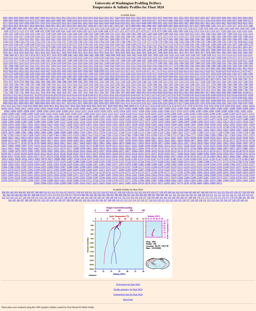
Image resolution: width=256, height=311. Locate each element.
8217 (96, 97)
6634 (144, 76)
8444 (96, 100)
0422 (96, 20)
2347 (101, 47)
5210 (160, 60)
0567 (234, 20)
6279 (10, 73)
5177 (16, 60)
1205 (84, 31)
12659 (17, 127)
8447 (101, 100)
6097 (91, 71)
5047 (154, 52)
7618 (101, 89)
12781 (108, 129)
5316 (42, 65)
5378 (176, 65)
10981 (187, 108)
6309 (106, 73)
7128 (127, 81)
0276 (37, 20)
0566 (229, 20)
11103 (55, 113)
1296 (186, 31)
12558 (128, 121)
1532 (74, 36)
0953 (186, 25)
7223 (112, 84)
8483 (181, 100)
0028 (117, 17)
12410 (180, 116)
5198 (122, 60)
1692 (224, 39)
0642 (85, 23)
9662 (121, 105)
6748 (218, 76)
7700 (245, 89)
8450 (106, 100)
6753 (245, 76)
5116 (239, 55)
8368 (208, 97)
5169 (224, 57)
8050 (176, 92)
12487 (30, 121)
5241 (69, 63)
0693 (170, 23)
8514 (240, 100)
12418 (226, 116)
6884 (90, 79)
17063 (89, 132)
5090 (118, 55)
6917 (138, 79)
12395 (109, 116)
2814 (234, 47)
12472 (200, 119)
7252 (128, 84)
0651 (128, 23)
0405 (53, 20)
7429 (48, 87)
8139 (58, 95)
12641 (154, 124)
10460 (82, 108)
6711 (197, 76)
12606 (180, 121)
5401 (21, 68)
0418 (74, 20)
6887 (101, 79)
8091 (240, 92)
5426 (128, 68)
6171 (149, 71)
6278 (5, 73)
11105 (67, 113)
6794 (32, 79)
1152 (169, 28)
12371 (245, 113)
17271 (187, 132)
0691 (160, 23)
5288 (197, 63)
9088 (85, 103)
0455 (128, 20)
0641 (80, 23)
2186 (202, 44)
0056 (202, 17)
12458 (148, 119)
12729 (154, 127)
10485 (128, 108)
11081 (192, 111)
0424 (106, 20)
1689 (213, 39)
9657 (105, 105)
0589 (32, 23)
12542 (82, 121)
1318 (223, 31)
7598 (16, 89)
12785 (134, 129)
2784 (138, 47)
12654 (239, 124)
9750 (163, 105)
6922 (165, 79)
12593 (161, 121)
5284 (181, 63)
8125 (21, 95)
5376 (165, 65)
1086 (250, 25)
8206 (37, 97)
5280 (160, 63)
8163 (117, 95)
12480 (245, 119)
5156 (154, 57)
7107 (112, 81)
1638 (101, 39)
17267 (180, 132)
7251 (122, 84)
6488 (85, 76)
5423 (112, 68)
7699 (240, 89)
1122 (91, 28)
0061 (229, 17)
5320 (64, 65)
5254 (133, 63)
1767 (117, 41)
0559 (213, 20)
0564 (218, 20)
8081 (213, 92)
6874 (58, 79)
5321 (69, 65)
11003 (52, 111)
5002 (181, 49)
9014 (58, 103)
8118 (5, 95)
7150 (159, 81)
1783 (181, 41)
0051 (176, 17)
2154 (58, 44)
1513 (250, 33)
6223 (191, 71)
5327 (101, 65)
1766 (112, 41)
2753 (112, 47)
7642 (138, 89)
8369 (213, 97)
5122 (16, 57)
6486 (80, 76)
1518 (26, 36)
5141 (112, 57)
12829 (252, 129)
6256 (234, 71)
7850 (64, 92)
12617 (252, 121)
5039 (122, 52)
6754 (250, 76)
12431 (37, 119)
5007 (208, 49)
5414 (64, 68)
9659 (110, 105)
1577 (186, 36)
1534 (80, 36)
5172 (240, 57)
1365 (133, 33)
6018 (250, 68)
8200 (10, 97)
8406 (64, 100)
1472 (192, 33)
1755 (53, 41)
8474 (149, 100)
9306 (250, 103)
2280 (53, 47)
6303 (74, 73)
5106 (192, 55)
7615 (96, 89)
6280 (16, 73)
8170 (144, 95)
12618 (4, 124)
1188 (37, 31)
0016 (80, 17)
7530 (96, 87)
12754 (4, 129)
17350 (239, 132)
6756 (10, 79)
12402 (141, 116)
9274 (176, 103)
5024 (42, 52)
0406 (58, 20)
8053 (186, 92)
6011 (240, 68)
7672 (208, 89)
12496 (50, 121)
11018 (90, 111)
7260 (154, 84)
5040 (128, 52)
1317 (218, 31)
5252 (128, 63)
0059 (218, 17)
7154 (181, 81)
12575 (148, 121)
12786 (141, 129)
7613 (85, 89)
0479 (165, 20)
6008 (229, 68)
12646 (187, 124)
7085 (53, 81)
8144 (74, 95)
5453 (202, 68)
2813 (229, 47)
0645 (101, 23)
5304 (240, 63)
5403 (32, 68)
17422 (24, 135)
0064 (245, 17)
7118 (122, 81)
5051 (176, 52)
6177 (154, 71)
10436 (17, 108)
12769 (50, 129)
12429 (24, 119)
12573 (141, 121)
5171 (234, 57)
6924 (176, 79)
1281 (170, 31)
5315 (37, 65)
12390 (96, 116)
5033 (90, 52)
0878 (128, 25)
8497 (208, 100)
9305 (245, 103)
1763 (96, 41)
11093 (249, 111)
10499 (167, 108)
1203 (74, 31)
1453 (186, 33)
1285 (180, 31)
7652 (160, 89)
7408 (16, 87)
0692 (165, 23)
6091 (59, 71)
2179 (181, 44)
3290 (170, 49)
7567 (176, 87)
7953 (96, 92)
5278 (149, 63)
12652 (226, 124)
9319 (30, 105)
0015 (74, 17)
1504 (218, 33)
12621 (24, 124)
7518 (90, 87)
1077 (234, 25)
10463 (95, 108)
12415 (206, 116)
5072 (22, 55)
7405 (10, 87)
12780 (102, 129)
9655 (99, 105)
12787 (148, 129)
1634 (85, 39)
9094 (101, 103)
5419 (90, 68)
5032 (85, 52)
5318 (53, 65)
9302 (229, 103)
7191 (53, 84)
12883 (37, 132)
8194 (234, 95)
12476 (219, 119)
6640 (170, 76)
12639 (141, 124)
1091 (25, 28)
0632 (64, 23)
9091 (90, 103)
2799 (213, 47)
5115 (234, 55)
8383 (5, 100)
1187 (32, 31)
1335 (32, 33)
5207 (144, 60)
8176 (170, 95)
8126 (26, 95)
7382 (224, 84)
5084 (86, 55)
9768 (232, 105)
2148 (26, 44)
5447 (170, 68)
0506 (176, 20)
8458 (117, 100)
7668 (197, 89)
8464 (128, 100)
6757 (16, 79)
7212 (64, 84)
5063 (229, 52)
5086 (96, 55)
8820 (10, 103)
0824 (218, 23)
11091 (237, 111)
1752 (37, 41)
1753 (42, 41)
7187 (32, 84)
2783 (133, 47)
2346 (96, 47)
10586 (180, 108)
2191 (229, 44)
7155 (186, 81)
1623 (42, 39)
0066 (5, 20)
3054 (85, 49)
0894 (176, 25)
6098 (96, 71)
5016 (5, 52)
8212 (69, 97)
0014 (69, 17)
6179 (159, 71)
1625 (53, 39)
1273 (127, 31)
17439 (50, 135)
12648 (200, 124)
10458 (76, 108)
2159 (85, 44)
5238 (53, 63)
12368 (225, 113)
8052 (181, 92)
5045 (144, 52)
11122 (135, 113)
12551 (115, 121)
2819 (10, 49)
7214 (74, 84)
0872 (96, 25)
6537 (96, 76)
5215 (186, 60)
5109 (208, 55)
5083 (80, 55)
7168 (245, 81)
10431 (245, 105)
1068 (213, 25)
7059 (234, 79)
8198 (250, 95)
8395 (48, 100)
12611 (213, 121)
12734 (174, 127)
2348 (106, 47)
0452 (112, 20)
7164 (223, 81)
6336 (149, 73)
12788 (154, 129)
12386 (82, 116)
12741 (193, 127)
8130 (42, 95)
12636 (121, 124)
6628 (112, 76)
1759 (74, 41)
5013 (239, 49)
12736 (180, 127)
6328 (128, 73)
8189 (218, 95)
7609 (64, 89)
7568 (181, 87)
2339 (58, 47)
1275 (138, 31)
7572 (192, 87)
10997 (33, 111)
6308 (101, 73)
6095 (80, 71)
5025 (48, 52)
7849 (58, 92)
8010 (144, 92)
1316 (212, 31)
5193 (96, 60)
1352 (117, 33)
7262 (165, 84)
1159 (206, 28)
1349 (101, 33)
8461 (122, 100)
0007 (37, 17)
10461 (89, 108)
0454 (122, 20)
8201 (16, 97)
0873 (101, 25)
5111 (214, 55)
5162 (186, 57)
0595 (58, 23)
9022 (74, 103)
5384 (197, 65)
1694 (234, 39)
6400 (42, 76)
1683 (181, 39)
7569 (186, 87)
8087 (229, 92)
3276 (96, 49)
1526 (69, 36)
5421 (101, 68)
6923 (170, 79)
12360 (173, 113)
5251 (122, 63)
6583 (106, 76)
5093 (134, 55)
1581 (208, 36)
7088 (64, 81)
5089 (112, 55)
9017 (64, 103)
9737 (147, 105)
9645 (78, 105)
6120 (143, 71)
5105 (187, 55)
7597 (10, 89)
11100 (36, 113)
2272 (10, 47)
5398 (5, 68)
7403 (5, 87)
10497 (161, 108)
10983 (200, 108)
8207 (42, 97)
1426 (149, 33)
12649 (206, 124)
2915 (64, 49)
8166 (133, 95)
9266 (170, 103)
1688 (208, 39)
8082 (218, 92)
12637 (128, 124)
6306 (90, 73)
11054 (122, 111)
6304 (80, 73)
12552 (122, 121)
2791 (176, 47)
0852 (58, 25)
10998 (39, 111)
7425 (37, 87)
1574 (170, 36)
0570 (250, 20)
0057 (208, 17)
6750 (229, 76)
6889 (112, 79)
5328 (106, 65)
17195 (154, 132)
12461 (167, 119)
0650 (122, 23)
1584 (224, 36)
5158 (165, 57)
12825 (226, 129)
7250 (117, 84)
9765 (222, 105)
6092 (64, 71)
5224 (229, 60)
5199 (128, 60)
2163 (101, 44)
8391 (26, 100)
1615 (5, 39)
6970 (202, 79)
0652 (133, 23)
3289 (165, 49)
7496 (80, 87)
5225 (234, 60)
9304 (240, 103)
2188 (213, 44)
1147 (143, 28)
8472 (144, 100)
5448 (176, 68)
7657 (165, 89)
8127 (32, 95)
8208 (48, 97)
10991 (252, 108)
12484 (17, 121)
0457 (138, 20)
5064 (234, 52)
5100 (160, 55)
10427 (239, 105)
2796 (197, 47)
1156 (190, 28)
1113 (46, 28)
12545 (96, 121)
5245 (90, 63)
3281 (122, 49)
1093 (35, 28)
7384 (229, 84)
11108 (86, 113)
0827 (224, 23)
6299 (53, 73)
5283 (176, 63)
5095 (144, 55)
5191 (85, 60)
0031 (133, 17)
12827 (239, 129)
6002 (218, 68)
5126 (37, 57)
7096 (90, 81)
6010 (234, 68)
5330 (117, 65)
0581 (10, 23)
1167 (247, 28)
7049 (224, 79)
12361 (180, 113)
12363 (193, 113)
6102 (112, 71)
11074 (179, 111)
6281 (21, 73)
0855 (74, 25)
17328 (219, 132)
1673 (138, 39)
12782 (115, 129)
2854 (32, 49)
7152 (170, 81)
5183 (48, 60)
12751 (245, 127)
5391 (229, 65)
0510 (197, 20)
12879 (11, 132)
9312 (9, 105)
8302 (192, 97)
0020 (96, 17)
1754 (48, 41)
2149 (32, 44)
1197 (42, 31)
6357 (208, 73)
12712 (89, 127)
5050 (170, 52)
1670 (122, 39)
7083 (42, 81)
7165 (229, 81)
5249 (112, 63)
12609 (200, 121)
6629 (117, 76)
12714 (95, 127)
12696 (37, 127)
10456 (69, 108)
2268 (240, 44)
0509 (192, 20)
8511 (234, 100)
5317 (48, 65)
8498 (213, 100)
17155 (128, 132)
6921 (160, 79)
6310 (112, 73)
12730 (161, 127)
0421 (90, 20)
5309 (16, 65)
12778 (89, 129)
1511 (240, 33)
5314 (32, 65)
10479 (121, 108)
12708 (69, 127)
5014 (245, 49)
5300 (218, 63)
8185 (208, 95)
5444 (154, 68)
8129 (37, 95)
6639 (165, 76)
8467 (133, 100)
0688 (144, 23)
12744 (206, 127)
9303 (234, 103)
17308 (200, 132)
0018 (85, 17)
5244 (85, 63)
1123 (97, 28)
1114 (51, 28)
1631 (69, 39)
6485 (74, 76)
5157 (160, 57)
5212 (170, 60)
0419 (80, 20)
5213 (176, 60)
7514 (85, 87)
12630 (82, 124)
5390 (224, 65)
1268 (106, 31)
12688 (24, 127)
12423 (252, 116)
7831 (37, 92)
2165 (112, 44)
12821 (200, 129)
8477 (160, 100)
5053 (186, 52)
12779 (95, 129)
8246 (133, 97)
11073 (173, 111)
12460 (161, 119)
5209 (154, 60)
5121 (10, 57)
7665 (186, 89)
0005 (26, 17)
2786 (149, 47)
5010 (224, 49)
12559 (135, 121)
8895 (26, 103)
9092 (96, 103)
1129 (128, 28)
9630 (46, 105)
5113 (224, 55)
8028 (160, 92)
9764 (216, 105)
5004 (192, 49)
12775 (76, 129)
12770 (56, 129)
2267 (234, 44)
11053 (116, 111)
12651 (219, 124)
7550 (128, 87)
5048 (160, 52)
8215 (85, 97)
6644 (192, 76)
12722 (115, 127)
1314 (202, 31)
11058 (141, 111)
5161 (181, 57)
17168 (134, 132)
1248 (100, 31)
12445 (63, 119)
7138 (133, 81)
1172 (21, 31)
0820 (197, 23)
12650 (213, 124)
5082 (75, 55)
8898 (37, 103)
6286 (48, 73)
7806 (26, 92)
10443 (43, 108)
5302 (229, 63)
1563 (112, 36)
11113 (110, 113)
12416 (213, 116)
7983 (117, 92)
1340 (58, 33)
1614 (250, 36)
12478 (232, 119)
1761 (85, 41)
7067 (245, 79)
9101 (122, 103)
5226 (240, 60)
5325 (90, 65)
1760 (80, 41)
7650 (154, 89)
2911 (42, 49)
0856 (80, 25)
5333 (133, 65)
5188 (69, 60)
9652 (94, 105)
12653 (232, 124)
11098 (24, 113)
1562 (106, 36)
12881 (24, 132)
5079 (59, 55)
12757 (17, 129)
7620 (112, 89)
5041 (133, 52)
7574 (197, 87)
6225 (202, 71)
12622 (30, 124)
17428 (30, 135)
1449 (165, 33)
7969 (112, 92)
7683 (224, 89)
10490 (141, 108)
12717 (108, 127)
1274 (132, 31)
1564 (117, 36)
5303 (234, 63)
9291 (197, 103)
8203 (21, 97)
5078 (54, 55)
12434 (50, 119)
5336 (144, 65)
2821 (21, 49)
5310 (21, 65)
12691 (30, 127)
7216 (85, 84)
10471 (115, 108)
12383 (63, 116)
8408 (69, 100)
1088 (9, 28)
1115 (56, 28)
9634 (62, 105)
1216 (95, 31)
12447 (76, 119)
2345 (90, 47)
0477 (154, 20)
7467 (69, 87)
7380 (218, 84)
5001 (176, 49)
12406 (154, 116)
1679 (165, 39)
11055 (128, 111)
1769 (128, 41)
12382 (56, 116)
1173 (26, 31)
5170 (229, 57)
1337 (42, 33)
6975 (213, 79)
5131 (58, 57)
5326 (96, 65)
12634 (108, 124)
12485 (24, 121)
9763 (211, 105)
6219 (175, 71)
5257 (144, 63)
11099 (30, 113)
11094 (4, 113)
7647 (144, 89)
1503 (213, 33)
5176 (10, 60)
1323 (244, 31)
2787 (154, 47)
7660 (170, 89)
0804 (176, 23)
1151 (164, 28)
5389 (218, 65)
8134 (48, 95)
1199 (52, 31)
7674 (213, 89)
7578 (208, 87)
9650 (89, 105)
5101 (166, 55)
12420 (239, 116)
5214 (181, 60)
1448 (160, 33)
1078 (240, 25)
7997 (122, 92)
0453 (117, 20)
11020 (103, 111)
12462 (174, 119)
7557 (149, 87)
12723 (121, 127)
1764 (101, 41)
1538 (101, 36)
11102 (49, 113)
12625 (50, 124)
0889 (165, 25)
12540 (69, 121)
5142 (117, 57)
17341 (232, 132)
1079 (245, 25)
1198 (47, 31)
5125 (32, 57)
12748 (226, 127)
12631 (89, 124)
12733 (167, 127)
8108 (245, 92)
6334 (138, 73)
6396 (32, 76)
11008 (65, 111)
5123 (21, 57)
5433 (138, 68)
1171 (16, 31)
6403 (53, 76)
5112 (219, 55)
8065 (192, 92)
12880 (17, 132)
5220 (208, 60)
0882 (144, 25)
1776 (144, 41)
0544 (207, 20)
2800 (218, 47)
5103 (176, 55)
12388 (89, 116)
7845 (53, 92)
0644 (96, 23)
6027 (48, 71)
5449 (181, 68)
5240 (64, 63)
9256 (144, 103)
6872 (48, 79)
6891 (117, 79)
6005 (224, 68)
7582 (213, 87)
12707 (63, 127)
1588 (245, 36)
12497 (56, 121)
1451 (176, 33)
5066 (245, 52)
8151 (96, 95)
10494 (148, 108)
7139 (138, 81)
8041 (170, 92)
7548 (122, 87)
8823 (16, 103)
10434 (4, 108)
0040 (165, 17)
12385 (76, 116)
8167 (138, 95)
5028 (64, 52)
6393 (21, 76)
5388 (213, 65)
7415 (26, 87)
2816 (245, 47)
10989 (239, 108)
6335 (144, 73)
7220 (96, 84)
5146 (138, 57)
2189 (218, 44)
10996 (26, 111)
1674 (144, 39)
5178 (21, 60)
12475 (213, 119)
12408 (167, 116)
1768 (122, 41)
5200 (133, 60)
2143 (250, 41)
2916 (69, 49)
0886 (149, 25)
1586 (234, 36)
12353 (160, 113)
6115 (128, 71)
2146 (16, 44)
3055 (90, 49)
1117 (66, 28)
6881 (74, 79)
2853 (26, 49)
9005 (53, 103)
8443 (90, 100)
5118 (245, 55)
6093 (69, 71)
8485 (186, 100)
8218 (101, 97)
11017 (84, 111)
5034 (96, 52)
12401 (135, 116)
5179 (26, 60)
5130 (53, 57)
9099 (117, 103)
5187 (64, 60)
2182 (197, 44)
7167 (239, 81)
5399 (10, 68)
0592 (42, 23)
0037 (160, 17)
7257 (144, 84)
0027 (112, 17)
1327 (10, 33)
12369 (232, 113)
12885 (50, 132)
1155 (185, 28)
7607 (58, 89)
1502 (208, 33)
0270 (32, 20)
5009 (218, 49)
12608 (193, 121)
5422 (106, 68)
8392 (32, 100)
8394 (42, 100)
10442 (37, 108)
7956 (101, 92)
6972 (208, 79)
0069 (21, 20)
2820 (16, 49)
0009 (42, 17)
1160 (211, 28)
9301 (224, 103)
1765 (106, 41)
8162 (112, 95)
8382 (250, 97)
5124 (26, 57)
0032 (138, 17)
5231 (16, 63)
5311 (26, 65)
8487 (197, 100)
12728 (148, 127)
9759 (195, 105)
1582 (213, 36)
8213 (74, 97)
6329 (133, 73)
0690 (154, 23)
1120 (81, 28)
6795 (37, 79)
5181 (37, 60)
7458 (64, 87)
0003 (16, 17)
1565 (122, 36)
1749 (21, 41)
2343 (80, 47)
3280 (117, 49)
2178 (176, 44)
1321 (234, 31)
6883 (85, 79)
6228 (218, 71)
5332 (128, 65)
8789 (245, 100)
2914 (58, 49)
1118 (71, 28)
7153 (175, 81)
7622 (117, 89)
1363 (122, 33)
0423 (101, 20)
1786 (197, 41)
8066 (197, 92)
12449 (89, 119)
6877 (64, 79)
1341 (64, 33)
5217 (197, 60)
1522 (48, 36)
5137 (90, 57)
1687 (202, 39)
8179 (181, 95)
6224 (197, 71)
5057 (202, 52)
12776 (82, 129)
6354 (192, 73)
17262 (167, 132)
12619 (11, 124)
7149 (154, 81)
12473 (206, 119)
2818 (5, 49)
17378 (245, 132)
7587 (229, 87)
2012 (245, 41)
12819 (187, 129)
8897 (32, 103)
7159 (207, 81)
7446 (58, 87)
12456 (134, 119)
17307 (193, 132)
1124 (102, 28)
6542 (101, 76)
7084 (48, 81)
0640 (74, 23)
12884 (43, 132)
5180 (32, 60)
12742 (200, 127)
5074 (32, 55)
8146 (85, 95)
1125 (107, 28)
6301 (64, 73)
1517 (21, 36)
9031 (80, 103)
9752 (168, 105)
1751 (32, 41)
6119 (138, 71)
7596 (5, 89)
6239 (229, 71)
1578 (192, 36)
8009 (138, 92)
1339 (53, 33)
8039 (165, 92)
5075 (38, 55)
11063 (154, 111)
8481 (170, 100)
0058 (213, 17)
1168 (252, 28)
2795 (192, 47)
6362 (234, 73)
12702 (56, 127)
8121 (10, 95)
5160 (176, 57)
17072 (95, 132)
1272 (122, 31)
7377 (208, 84)
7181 (250, 81)
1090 (19, 28)
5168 (218, 57)
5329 (112, 65)
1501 (202, 33)
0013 (64, 17)
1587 (240, 36)
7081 (32, 81)
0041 (170, 17)
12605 (174, 121)
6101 (107, 71)
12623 (37, 124)
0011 (53, 17)
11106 (73, 113)
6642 (181, 76)
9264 (160, 103)
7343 (181, 84)
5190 (80, 60)
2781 (122, 47)
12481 (252, 119)
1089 (14, 28)
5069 (11, 55)
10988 (232, 108)
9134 (133, 103)
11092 (243, 111)
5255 (138, 63)
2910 (37, 49)
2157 (74, 44)
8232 (117, 97)
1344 (74, 33)
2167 (122, 44)
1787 (202, 41)
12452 (108, 119)
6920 (154, 79)
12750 (239, 127)
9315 (19, 105)
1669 (117, 39)
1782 (176, 41)
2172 (149, 44)
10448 (50, 108)
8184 (202, 95)
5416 (74, 68)
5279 (154, 63)
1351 (112, 33)
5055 (192, 52)
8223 (106, 97)
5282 (170, 63)
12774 (69, 129)
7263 (170, 84)
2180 (186, 44)
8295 (186, 97)
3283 (133, 49)
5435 (149, 68)
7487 (74, 87)
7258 (149, 84)
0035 (154, 17)
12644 (174, 124)
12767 (37, 129)
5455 (208, 68)
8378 (234, 97)
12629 (76, 124)
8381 (245, 97)
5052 (181, 52)
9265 (165, 103)
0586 (26, 23)
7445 (53, 87)
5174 (250, 57)
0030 (128, 17)
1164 (231, 28)
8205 (32, 97)
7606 (53, 89)
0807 (186, 23)
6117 (133, 71)
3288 (160, 49)
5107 (198, 55)
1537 (96, 36)
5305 (245, 63)
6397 (37, 76)
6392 (16, 76)
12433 (43, 119)
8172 (149, 95)
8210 (58, 97)
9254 (138, 103)
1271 (116, 31)
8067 (202, 92)
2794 (186, 47)
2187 (208, 44)
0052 (181, 17)
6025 (37, 71)
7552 (133, 87)
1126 (112, 28)
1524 (58, 36)
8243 (128, 97)
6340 (170, 73)
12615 (239, 121)
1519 (32, 36)
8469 (138, 100)
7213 (69, 84)
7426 (42, 87)
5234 (32, 63)
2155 (64, 44)
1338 (48, 33)
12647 (193, 124)
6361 (229, 73)
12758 (24, 129)
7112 (117, 81)
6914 (122, 79)
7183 (10, 84)
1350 (106, 33)
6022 (21, 71)
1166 (242, 28)
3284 (138, 49)
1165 (237, 28)
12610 (206, 121)
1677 (154, 39)
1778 (154, 41)
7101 (96, 81)
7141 (149, 81)
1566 (128, 36)
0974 (192, 25)
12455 (128, 119)
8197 (245, 95)
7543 (106, 87)
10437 (24, 108)
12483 (11, 121)
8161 (106, 95)
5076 (43, 55)
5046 (149, 52)
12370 (238, 113)
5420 (96, 68)
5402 (26, 68)
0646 (106, 23)
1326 (5, 33)
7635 (128, 89)
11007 (58, 111)
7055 (229, 79)
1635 (90, 39)
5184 (53, 60)
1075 (224, 25)
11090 (230, 111)
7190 (48, 84)
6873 (53, 79)
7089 (69, 81)
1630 (64, 39)
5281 (165, 63)
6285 (42, 73)
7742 (5, 92)
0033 (144, 17)
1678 (160, 39)
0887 (154, 25)
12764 (30, 129)
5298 (208, 63)
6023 (27, 71)
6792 (21, 79)
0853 (64, 25)
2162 (96, 44)
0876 (117, 25)
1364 (128, 33)
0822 (208, 23)
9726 (142, 105)
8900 (48, 103)
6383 (5, 76)
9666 (126, 105)
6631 (128, 76)
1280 (164, 31)
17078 (102, 132)
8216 (90, 97)
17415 (17, 135)
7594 (245, 87)
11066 (167, 111)
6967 (192, 79)
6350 (176, 73)
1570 (149, 36)
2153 (53, 44)
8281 (176, 97)
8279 (170, 97)
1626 (58, 39)
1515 (10, 36)
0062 (234, 17)
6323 (122, 73)
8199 (5, 97)
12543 (89, 121)
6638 (160, 76)
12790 (161, 129)
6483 (64, 76)
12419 (232, 116)
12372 (251, 113)
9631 (51, 105)
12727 (141, 127)
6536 (90, 76)
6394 (26, 76)
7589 (234, 87)
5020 (26, 52)
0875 (112, 25)
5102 (171, 55)
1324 (250, 31)
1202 (68, 31)
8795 (250, 100)
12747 (219, 127)
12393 (102, 116)
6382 (250, 73)
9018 (69, 103)
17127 (115, 132)
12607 (187, 121)
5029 (69, 52)
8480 (165, 100)
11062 (148, 111)
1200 (58, 31)
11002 (46, 111)
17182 (148, 132)
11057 (135, 111)
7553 (138, 87)
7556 (144, 87)
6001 (213, 68)
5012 (234, 49)
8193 (229, 95)
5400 (16, 68)
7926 (90, 92)
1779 (160, 41)
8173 (154, 95)
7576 (202, 87)
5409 (37, 68)
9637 (67, 105)
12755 (11, 129)
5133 (69, 57)
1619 (26, 39)
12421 (245, 116)
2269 (245, 44)
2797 (202, 47)
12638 (134, 124)
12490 (37, 121)
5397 (250, 65)
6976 (218, 79)
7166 (234, 81)
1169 (6, 31)
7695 (229, 89)
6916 (133, 79)
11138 (147, 113)
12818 (180, 129)
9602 (41, 105)
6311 (117, 73)
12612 (219, 121)
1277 (148, 31)
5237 (48, 63)
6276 (245, 71)
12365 (206, 113)
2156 (69, 44)
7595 (250, 87)
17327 (213, 132)
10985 (213, 108)
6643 (186, 76)
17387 (4, 135)
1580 (202, 36)
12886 (56, 132)
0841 (42, 25)
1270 (111, 31)
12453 (115, 119)
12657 (4, 127)
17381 (252, 132)
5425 (122, 68)
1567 (133, 36)
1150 (159, 28)
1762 (90, 41)
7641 (133, 89)
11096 (11, 113)
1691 (218, 39)
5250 (117, 63)
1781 (170, 41)
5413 (58, 68)
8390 (21, 100)
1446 (154, 33)
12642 (161, 124)
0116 (26, 20)
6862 (42, 79)
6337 (154, 73)
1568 (138, 36)
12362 (186, 113)
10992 (7, 111)
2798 (208, 47)
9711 (137, 105)
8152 (101, 95)
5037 (112, 52)
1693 (229, 39)
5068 (6, 55)
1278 (154, 31)
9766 (227, 105)
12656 (252, 124)
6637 (154, 76)
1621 (32, 39)
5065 (240, 52)
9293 (202, 103)
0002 (10, 17)
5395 (240, 65)
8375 (229, 97)
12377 (24, 116)
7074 (5, 81)
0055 (197, 17)
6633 (138, 76)
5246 (96, 63)
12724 (128, 127)
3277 (101, 49)
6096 (85, 71)
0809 (192, 23)
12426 (11, 119)
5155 (149, 57)
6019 (5, 71)
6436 (58, 76)
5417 (80, 68)
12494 (43, 121)
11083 (198, 111)
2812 (224, 47)
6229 (223, 71)
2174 (160, 44)
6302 (69, 73)
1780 (165, 41)
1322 (239, 31)
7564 (170, 87)
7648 (149, 89)
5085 (91, 55)
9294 (208, 103)
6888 (106, 79)
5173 (245, 57)
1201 (63, 31)
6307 (96, 73)
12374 (11, 116)
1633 (80, 39)
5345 (154, 65)
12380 (43, 116)
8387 (16, 100)
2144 (5, 44)
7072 (250, 79)
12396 (115, 116)
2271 (5, 47)
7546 (112, 87)
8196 (240, 95)
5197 (117, 60)
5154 (144, 57)
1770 (133, 41)
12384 (69, 116)
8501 (224, 100)
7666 (192, 89)
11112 (104, 113)
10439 (30, 108)
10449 (56, 108)
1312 (191, 31)
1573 (165, 36)
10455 (63, 108)
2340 (64, 47)
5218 (202, 60)
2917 (74, 49)
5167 (213, 57)
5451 (192, 68)
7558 (154, 87)
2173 (154, 44)
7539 (101, 87)
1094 (41, 28)
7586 (224, 87)
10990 (245, 108)
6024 (32, 71)
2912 (48, 49)
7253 (133, 84)
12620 (17, 124)
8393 (37, 100)
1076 (229, 25)
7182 (5, 84)
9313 (14, 105)
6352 (181, 73)
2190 (224, 44)
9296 (213, 103)
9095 (106, 103)
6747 (213, 76)
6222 (186, 71)
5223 (224, 60)
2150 (37, 44)
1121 (86, 28)
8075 (208, 92)
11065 (160, 111)
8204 (26, 97)
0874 (106, 25)
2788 (160, 47)
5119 (250, 55)
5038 (117, 52)
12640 (148, 124)
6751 (234, 76)
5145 (133, 57)
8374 (224, 97)
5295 (202, 63)
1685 (192, 39)
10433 (252, 105)
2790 (170, 47)
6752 (240, 76)
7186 (26, 84)
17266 (174, 132)
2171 (144, 44)
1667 (106, 39)
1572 (160, 36)
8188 (213, 95)
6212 (165, 71)
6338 (160, 73)
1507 (224, 33)
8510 (229, 100)
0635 (69, 23)
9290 (192, 103)
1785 (192, 41)
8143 (69, 95)
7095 (85, 81)
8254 (154, 97)
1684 (186, 39)
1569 (144, 36)
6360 (224, 73)
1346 (85, 33)
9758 (190, 105)
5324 (85, 65)
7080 (26, 81)
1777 (149, 41)
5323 (80, 65)
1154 (180, 28)
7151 (165, 81)
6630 (122, 76)
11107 (80, 113)
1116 (61, 28)
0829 (234, 23)
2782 (128, 47)
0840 (37, 25)
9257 (149, 103)
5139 (101, 57)
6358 (213, 73)
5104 (182, 55)
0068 (16, 20)
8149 (90, 95)
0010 (48, 17)
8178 (176, 95)
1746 (5, 41)
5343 (149, 65)
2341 (69, 47)
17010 (82, 132)
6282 (26, 73)
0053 (186, 17)
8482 (176, 100)
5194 (101, 60)
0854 (69, 25)
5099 (155, 55)
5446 (165, 68)
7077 (10, 81)
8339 (202, 97)
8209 (53, 97)
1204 (79, 31)
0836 (21, 25)
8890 (21, 103)
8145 (80, 95)
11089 (224, 111)
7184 (16, 84)
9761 (200, 105)
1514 (5, 36)
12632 (95, 124)
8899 (42, 103)
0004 (21, 17)
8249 (138, 97)
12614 (232, 121)
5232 (21, 63)
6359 (218, 73)
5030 (74, 52)
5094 (139, 55)
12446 (69, 119)
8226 (112, 97)
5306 (250, 63)
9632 (57, 105)
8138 (53, 95)
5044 (138, 52)
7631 (122, 89)
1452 (181, 33)
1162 (221, 28)
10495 (154, 108)
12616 (245, 121)
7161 (218, 81)
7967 (106, 92)
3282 (128, 49)
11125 (141, 113)
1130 (133, 28)
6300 (58, 73)
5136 (85, 57)
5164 (197, 57)
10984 (206, 108)
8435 (85, 100)
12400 (128, 116)
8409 (74, 100)
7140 (143, 81)
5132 (64, 57)
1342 (69, 33)
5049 (165, 52)
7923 (85, 92)
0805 (181, 23)
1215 (90, 31)
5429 (133, 68)
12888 (63, 132)
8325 (197, 97)
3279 (112, 49)
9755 (179, 105)
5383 (192, 65)
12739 (187, 127)
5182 (42, 60)
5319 (58, 65)
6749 (224, 76)
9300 (218, 103)
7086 (58, 81)
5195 (106, 60)
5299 (213, 63)
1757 (64, 41)
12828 (245, 129)
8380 (240, 97)
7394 (240, 84)
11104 (61, 113)
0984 (202, 25)
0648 (112, 23)
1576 (181, 36)
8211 (64, 97)
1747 (10, 41)
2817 (250, 47)
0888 (160, 25)
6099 (101, 71)
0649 (117, 23)
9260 (154, 103)
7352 (197, 84)
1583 (218, 36)
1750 (26, 41)
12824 (219, 129)
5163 (192, 57)
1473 (197, 33)
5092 (128, 55)
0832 (250, 23)
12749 (232, 127)
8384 (10, 100)
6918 (144, 79)
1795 (234, 41)
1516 (16, 36)
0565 (223, 20)
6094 (75, 71)
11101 (42, 113)
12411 (187, 116)
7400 (250, 84)
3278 (106, 49)
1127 (117, 28)
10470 (108, 108)
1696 (245, 39)
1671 (128, 39)
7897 (80, 92)
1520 (37, 36)
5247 (101, 63)
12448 (82, 119)
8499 (218, 100)
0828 (229, 23)
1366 (138, 33)
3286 (149, 49)
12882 (30, 132)
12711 (82, 127)
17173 (141, 132)
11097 (17, 113)
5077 (48, 55)
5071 (16, 55)
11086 (218, 111)
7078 (16, 81)
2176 (170, 44)
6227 (213, 71)
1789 (213, 41)
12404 (148, 116)
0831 (245, 23)
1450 (170, 33)
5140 (106, 57)
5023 (37, 52)
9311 (3, 105)
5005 (197, 49)
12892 (76, 132)
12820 (193, 129)
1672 (133, 39)
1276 (143, 31)
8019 (149, 92)
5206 (138, 60)
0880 (133, 25)
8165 (128, 95)
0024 (101, 17)
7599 (21, 89)
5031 (80, 52)
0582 (16, 23)
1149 (154, 28)
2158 (80, 44)
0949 (181, 25)
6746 (208, 76)
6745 (202, 76)
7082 (37, 81)
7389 (234, 84)
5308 (10, 65)
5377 (170, 65)
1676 (149, 39)
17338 (226, 132)
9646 (83, 105)
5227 (245, 60)
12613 (226, 121)
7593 (240, 87)
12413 (200, 116)
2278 (42, 47)
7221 (101, 84)
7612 (80, 89)
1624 (48, 39)
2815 (240, 47)
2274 (21, 47)
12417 (219, 116)
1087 (3, 28)
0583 (21, 23)
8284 (181, 97)
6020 (11, 71)
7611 (74, 89)
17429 (37, 135)
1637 (96, 39)
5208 (149, 60)
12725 (134, 127)
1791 (224, 41)
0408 (69, 20)
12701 (50, 127)
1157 (195, 28)
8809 (5, 103)
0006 (32, 17)
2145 (10, 44)
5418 (85, 68)
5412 (53, 68)
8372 (218, 97)
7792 (21, 92)
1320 (228, 31)
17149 (121, 132)
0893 (170, 25)
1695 (240, 39)
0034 (149, 17)
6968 (197, 79)
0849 (48, 25)
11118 (122, 113)
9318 (25, 105)
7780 (10, 92)
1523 (53, 36)
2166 (117, 44)
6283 (32, 73)
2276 (32, 47)
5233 (26, 63)
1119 (76, 28)
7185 (21, 84)
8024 (154, 92)
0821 (202, 23)
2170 (138, 44)
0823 (213, 23)
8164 (122, 95)
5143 (122, 57)
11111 (98, 113)
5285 (186, 63)
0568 (239, 20)
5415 (69, 68)
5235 (37, 63)
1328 (16, 33)
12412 (193, 116)
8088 (234, 92)
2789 (165, 47)
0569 (245, 20)
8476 (154, 100)
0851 (53, 25)
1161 (216, 28)
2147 (21, 44)
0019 (90, 17)
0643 (90, 23)
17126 (108, 132)
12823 (213, 129)
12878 (4, 132)
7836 (42, 92)
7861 (74, 92)
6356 (202, 73)
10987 (226, 108)
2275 (26, 47)
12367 (219, 113)
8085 (224, 92)
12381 (50, 116)
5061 (218, 52)
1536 (90, 36)
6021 (16, 71)
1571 (154, 36)
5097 (150, 55)
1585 (229, 36)
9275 (181, 103)
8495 (202, 100)
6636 (149, 76)
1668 (112, 39)
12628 (69, 124)
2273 (16, 47)
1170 (11, 31)
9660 (115, 105)
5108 (203, 55)
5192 (90, 60)
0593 (48, 23)
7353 (202, 84)
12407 (161, 116)
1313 (196, 31)
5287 (192, 63)
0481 (170, 20)
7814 (32, 92)
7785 (16, 92)
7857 (69, 92)
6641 (176, 76)
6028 (53, 71)
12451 (102, 119)
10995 (20, 111)
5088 (107, 55)
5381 (186, 65)
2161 (90, 44)
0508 (186, 20)
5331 (122, 65)
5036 (106, 52)
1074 (218, 25)
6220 (181, 71)
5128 (48, 57)
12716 (102, 127)
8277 (165, 97)
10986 (219, 108)
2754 (117, 47)
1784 (186, 41)
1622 (37, 39)
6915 (128, 79)
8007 (133, 92)
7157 (197, 81)
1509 (229, 33)
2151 (42, 44)
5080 (64, 55)
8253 (149, 97)
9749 (158, 105)
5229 (5, 63)
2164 (106, 44)
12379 (37, 116)
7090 (74, 81)
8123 (16, 95)
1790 (218, 41)
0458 (144, 20)
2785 (144, 47)
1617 (16, 39)
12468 (187, 119)
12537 (63, 121)
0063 (240, 17)
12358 (167, 113)
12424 (4, 119)
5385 (202, 65)
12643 (167, 124)
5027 (58, 52)
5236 (42, 63)
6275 (239, 71)
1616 (10, 39)
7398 (245, 84)
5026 (53, 52)
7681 (218, 89)
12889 (69, 132)
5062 (224, 52)
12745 (213, 127)
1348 (96, 33)
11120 (128, 113)
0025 (106, 17)
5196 (112, 60)
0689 (149, 23)
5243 (80, 63)
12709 (76, 127)
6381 (245, 73)
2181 (192, 44)
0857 (85, 25)
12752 (252, 127)
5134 (74, 57)
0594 (53, 23)
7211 (58, 84)
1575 (176, 36)
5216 (192, 60)
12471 (193, 119)
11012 (71, 111)
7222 (106, 84)
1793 (229, 41)
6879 (69, 79)
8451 (112, 100)
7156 (191, 81)
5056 (197, 52)
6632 (133, 76)
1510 (234, 33)
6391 (10, 76)
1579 (197, 36)
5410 (42, 68)
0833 (5, 25)
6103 (117, 71)
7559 (160, 87)
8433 (80, 100)
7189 (42, 84)
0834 (10, 25)
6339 (165, 73)
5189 (74, 60)
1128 (123, 28)
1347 (90, 33)
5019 (21, 52)
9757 (184, 105)
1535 (85, 36)
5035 (101, 52)
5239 (58, 63)
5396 (245, 65)
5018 (16, 52)
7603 (37, 89)
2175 (165, 44)
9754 (174, 105)
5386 (208, 65)
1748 (16, 41)
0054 (192, 17)
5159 (170, 57)
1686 (197, 39)
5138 (96, 57)
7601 (32, 89)
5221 (213, 60)
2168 (128, 44)
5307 (5, 65)
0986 (208, 25)
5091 (123, 55)
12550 (109, 121)
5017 (10, 52)
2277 (37, 47)
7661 (176, 89)
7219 (90, 84)
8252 (144, 97)
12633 (102, 124)
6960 (181, 79)
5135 (80, 57)
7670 (202, 89)
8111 (250, 92)
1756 (58, 41)
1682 (176, 39)
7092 (80, 81)
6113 (123, 71)
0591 (37, 23)
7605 (48, 89)
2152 (48, 44)
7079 (21, 81)
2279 (48, 47)
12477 (226, 119)
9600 (35, 105)
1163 (226, 28)
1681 (170, 39)
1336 (37, 33)
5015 (250, 49)
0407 (64, 20)
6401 (48, 76)
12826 (232, 129)
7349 (192, 84)
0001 (5, 17)
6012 (245, 68)
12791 (167, 129)
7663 (181, 89)
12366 (212, 113)
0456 (133, 20)
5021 (32, 52)
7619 (106, 89)
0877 (122, 25)
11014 (77, 111)
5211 (165, 60)
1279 (159, 31)
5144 (128, 57)
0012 (58, 17)
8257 (160, 97)
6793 (26, 79)
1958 (240, 41)
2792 (181, 47)
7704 (250, 89)
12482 (4, 121)
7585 (218, 87)
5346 (160, 65)
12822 (206, 129)
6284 (37, 73)
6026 (43, 71)
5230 (10, 63)
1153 (174, 28)
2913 (53, 49)
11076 (186, 111)
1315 (207, 31)
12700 (43, 127)
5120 (5, 57)
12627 (63, 124)
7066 (240, 79)
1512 (245, 33)
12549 (102, 121)
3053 (80, 49)
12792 (174, 129)
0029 (122, 17)
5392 (234, 65)
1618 (21, 39)
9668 (131, 105)
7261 (160, 84)
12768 (43, 129)
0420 (85, 20)
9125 (128, 103)
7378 (213, 84)
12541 (76, 121)
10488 (134, 108)
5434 (144, 68)
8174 (160, 95)
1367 (144, 33)
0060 (224, 17)
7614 (90, 89)
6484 (69, 76)
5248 (106, 63)
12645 (180, 124)
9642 (73, 105)
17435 (43, 135)
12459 (154, 119)
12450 (95, 119)
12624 (43, 124)
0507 (181, 20)
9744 (152, 105)
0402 (42, 20)
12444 (56, 119)
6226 (207, 71)
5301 (224, 63)
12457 (141, 119)
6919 (149, 79)
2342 (74, 47)
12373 (4, 116)
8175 (165, 95)
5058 (208, 52)
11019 (97, 111)
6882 (80, 79)
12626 (56, 124)
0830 (240, 23)
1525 (64, 36)
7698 (234, 89)
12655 (245, 124)
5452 (197, 68)
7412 (21, 87)
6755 (5, 79)
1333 (21, 33)
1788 (208, 41)
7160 (213, 81)
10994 (13, 111)
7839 (48, 92)
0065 (250, 17)
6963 (186, 79)
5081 (70, 55)
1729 (250, 39)
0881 (138, 25)
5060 (213, 52)
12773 (63, 129)
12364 (199, 113)
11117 (116, 113)
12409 (174, 116)
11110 (92, 113)
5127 (42, 57)
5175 (5, 60)
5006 (202, 49)
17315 (206, 132)
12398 (122, 116)
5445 (160, 68)
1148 (149, 28)
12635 (115, 124)
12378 (30, 116)
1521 (42, 36)
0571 (5, 23)
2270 (250, 44)
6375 (240, 73)
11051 (109, 111)
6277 (250, 71)
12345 (154, 113)
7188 (37, 84)
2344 (85, 47)
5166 (208, 57)
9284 (186, 103)
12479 (239, 119)
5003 (186, 49)
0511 (202, 20)
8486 (192, 100)
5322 (74, 65)
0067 (10, 20)
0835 (16, 25)
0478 (160, 20)
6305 (85, 73)
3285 (144, 49)
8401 (58, 100)
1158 (200, 28)
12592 (154, 121)
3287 (154, 49)
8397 (53, 100)
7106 (106, 81)
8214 (80, 97)
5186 (58, 60)
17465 (56, 135)
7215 (80, 84)
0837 (26, 25)
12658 (11, 127)
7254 (138, 84)
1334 (26, 33)
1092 (30, 28)
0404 (48, 20)
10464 (102, 108)
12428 (17, 119)
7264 (176, 84)
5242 (74, 63)
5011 (229, 49)
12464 (180, 119)
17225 (161, 132)
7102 (101, 81)
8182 (192, 95)
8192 (224, 95)
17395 (11, 135)
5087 (102, 55)
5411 (48, 68)
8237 (122, 97)
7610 (69, 89)
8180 (186, 95)
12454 (121, 119)
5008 (213, 49)
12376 (17, 116)
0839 (32, 25)
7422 (32, 87)
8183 (197, 95)
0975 (197, 25)
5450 (186, 68)
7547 (117, 87)
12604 (167, 121)
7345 (186, 84)
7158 (202, 81)
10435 (11, 108)
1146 (138, 28)
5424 (117, 68)
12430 (30, 119)
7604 (42, 89)
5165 (202, 57)
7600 (26, 89)
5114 (229, 55)
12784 (128, 129)
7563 (165, 87)
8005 (128, 92)
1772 (138, 41)
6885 (96, 79)
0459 (149, 20)
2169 (133, 44)
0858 (90, 25)
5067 (250, 52)
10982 (193, 108)
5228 (250, 60)
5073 (27, 55)
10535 (174, 108)
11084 (205, 111)
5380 (181, 65)
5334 (138, 65)
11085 (211, 111)
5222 (218, 60)
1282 (175, 31)
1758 (69, 41)
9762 (206, 105)
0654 (138, 23)
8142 (64, 95)
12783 (121, 129)
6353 (186, 73)
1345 (80, 33)
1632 (74, 39)
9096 (112, 103)
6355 (197, 73)
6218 (170, 71)
